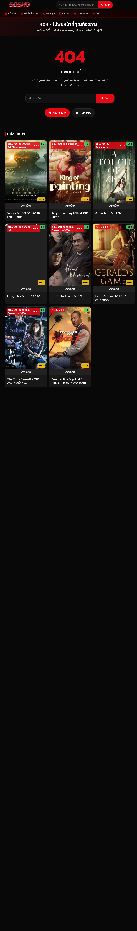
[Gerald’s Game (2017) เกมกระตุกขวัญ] (114, 255)
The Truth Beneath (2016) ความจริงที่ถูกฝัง (23, 381)
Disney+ (50, 13)
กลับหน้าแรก (59, 113)
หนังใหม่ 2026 (31, 13)
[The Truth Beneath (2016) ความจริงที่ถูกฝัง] (26, 338)
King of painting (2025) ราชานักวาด (69, 215)
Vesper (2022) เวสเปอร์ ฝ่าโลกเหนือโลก (23, 215)
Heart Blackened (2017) (66, 296)
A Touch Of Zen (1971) (109, 213)
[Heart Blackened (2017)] (70, 255)
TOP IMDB (82, 13)
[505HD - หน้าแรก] (19, 4)
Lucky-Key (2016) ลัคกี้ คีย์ (23, 296)
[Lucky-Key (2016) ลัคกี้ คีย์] (26, 255)
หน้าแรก (12, 13)
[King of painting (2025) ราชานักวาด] (70, 171)
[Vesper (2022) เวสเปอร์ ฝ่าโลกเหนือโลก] (26, 171)
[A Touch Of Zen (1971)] (114, 171)
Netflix (65, 13)
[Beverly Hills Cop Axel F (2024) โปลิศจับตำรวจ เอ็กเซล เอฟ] (70, 338)
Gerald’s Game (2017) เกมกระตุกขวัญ (111, 298)
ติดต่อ (99, 13)
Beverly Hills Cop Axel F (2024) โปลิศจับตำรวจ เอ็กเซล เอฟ (69, 381)
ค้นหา (107, 5)
